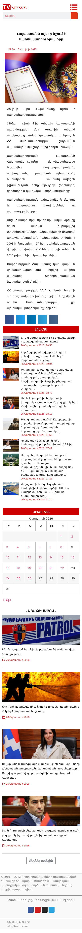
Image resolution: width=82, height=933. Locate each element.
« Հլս (7, 600)
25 (18, 578)
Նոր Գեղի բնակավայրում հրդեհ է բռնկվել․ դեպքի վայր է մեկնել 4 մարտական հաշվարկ (43, 356)
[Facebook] (31, 910)
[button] (9, 319)
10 (7, 557)
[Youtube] (38, 910)
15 (61, 557)
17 (7, 568)
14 (51, 557)
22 (62, 568)
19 (29, 568)
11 (18, 557)
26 (29, 578)
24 (8, 578)
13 (40, 557)
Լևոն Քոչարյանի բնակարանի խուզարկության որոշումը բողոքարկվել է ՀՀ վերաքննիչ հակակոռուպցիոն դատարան (40, 835)
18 (18, 568)
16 (72, 557)
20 (40, 568)
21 (51, 568)
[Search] (74, 15)
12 (29, 557)
